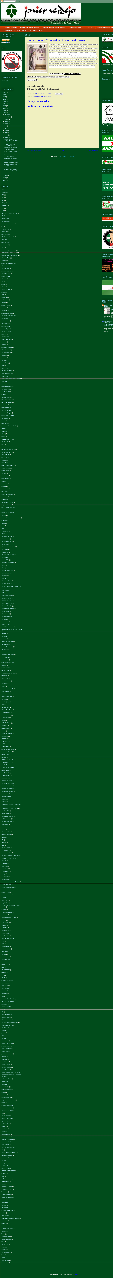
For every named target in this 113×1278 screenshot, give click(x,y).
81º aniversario (5, 234)
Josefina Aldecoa (6, 765)
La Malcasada (5, 794)
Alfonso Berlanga (6, 276)
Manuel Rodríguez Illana (8, 887)
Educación (4, 575)
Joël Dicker (4, 744)
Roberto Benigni (6, 1115)
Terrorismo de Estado (7, 1189)
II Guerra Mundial (6, 712)
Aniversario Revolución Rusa (9, 315)
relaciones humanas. (7, 1089)
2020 (4, 103)
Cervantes (4, 431)
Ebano (3, 567)
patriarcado (4, 1004)
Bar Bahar (4, 360)
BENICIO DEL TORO (7, 371)
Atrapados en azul (6, 350)
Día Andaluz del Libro (7, 536)
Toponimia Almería (6, 1194)
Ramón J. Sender (6, 1064)
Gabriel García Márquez (8, 662)
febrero (7, 137)
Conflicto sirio (5, 489)
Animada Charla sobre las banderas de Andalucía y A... (11, 171)
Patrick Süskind (6, 1006)
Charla (3, 434)
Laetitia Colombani (6, 819)
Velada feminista (6, 1236)
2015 (4, 178)
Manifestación (5, 879)
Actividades (5, 244)
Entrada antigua (92, 150)
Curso (3, 526)
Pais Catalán (5, 985)
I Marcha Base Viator (7, 709)
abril (6, 132)
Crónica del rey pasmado (8, 512)
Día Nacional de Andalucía (8, 546)
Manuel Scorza (5, 889)
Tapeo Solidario (5, 1181)
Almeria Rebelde (6, 289)
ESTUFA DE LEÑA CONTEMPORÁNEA (12, 629)
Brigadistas (4, 381)
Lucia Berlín (5, 866)
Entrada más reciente (34, 150)
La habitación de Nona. (7, 791)
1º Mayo (4, 202)
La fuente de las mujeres (8, 788)
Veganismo (4, 1231)
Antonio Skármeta (6, 331)
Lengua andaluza (6, 826)
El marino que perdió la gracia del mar (11, 586)
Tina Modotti (5, 1192)
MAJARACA (5, 876)
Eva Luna (4, 639)
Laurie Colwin (5, 824)
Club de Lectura (6, 468)
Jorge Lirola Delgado (7, 751)
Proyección (4, 1059)
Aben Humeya (5, 242)
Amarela (4, 292)
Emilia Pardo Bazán (7, 616)
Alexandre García (6, 273)
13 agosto (4, 192)
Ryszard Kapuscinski (7, 1121)
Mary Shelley (5, 903)
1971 (3, 197)
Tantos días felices (6, 1178)
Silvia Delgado (5, 1144)
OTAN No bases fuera (7, 980)
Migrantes (4, 925)
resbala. (4, 1102)
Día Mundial (5, 544)
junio (6, 128)
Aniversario (4, 310)
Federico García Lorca (7, 646)
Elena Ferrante (5, 614)
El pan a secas (5, 590)
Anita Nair (4, 307)
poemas (4, 1033)
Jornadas (4, 757)
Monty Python (5, 933)
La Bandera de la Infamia (8, 783)
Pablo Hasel (5, 983)
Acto (3, 247)
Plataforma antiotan (6, 1019)
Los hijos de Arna (6, 847)
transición (4, 1205)
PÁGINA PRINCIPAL (11, 27)
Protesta (4, 1056)
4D (2, 226)
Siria (3, 1150)
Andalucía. (4, 297)
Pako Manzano (5, 83)
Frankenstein (5, 660)
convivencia (5, 497)
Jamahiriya (4, 738)
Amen (3, 294)
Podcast (4, 1030)
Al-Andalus (4, 260)
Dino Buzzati (5, 549)
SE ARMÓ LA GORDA (7, 1139)
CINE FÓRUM (5, 455)
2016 (4, 112)
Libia (3, 840)
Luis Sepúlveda (5, 871)
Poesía (3, 1035)
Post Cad (4, 1038)
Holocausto (4, 694)
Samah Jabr (5, 1129)
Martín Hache (5, 900)
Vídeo (3, 1242)
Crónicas (4, 515)
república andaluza (6, 1097)
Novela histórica (6, 959)
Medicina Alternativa (7, 912)
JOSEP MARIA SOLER (8, 767)
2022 (4, 99)
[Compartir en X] (59, 94)
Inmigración (4, 725)
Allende (3, 284)
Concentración (5, 478)
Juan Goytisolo (5, 772)
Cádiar (3, 384)
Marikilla (4, 897)
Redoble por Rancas (7, 1079)
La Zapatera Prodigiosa (7, 816)
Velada (3, 1234)
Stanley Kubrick (6, 1168)
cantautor (4, 394)
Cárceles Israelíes (6, 407)
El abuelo (4, 578)
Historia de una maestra (8, 688)
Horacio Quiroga (6, 702)
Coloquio (4, 473)
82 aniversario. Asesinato (8, 237)
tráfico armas (5, 1202)
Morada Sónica (5, 935)
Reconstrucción (5, 1069)
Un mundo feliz (5, 1215)
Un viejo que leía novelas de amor (10, 1218)
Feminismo (4, 649)
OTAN (3, 975)
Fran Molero (5, 652)
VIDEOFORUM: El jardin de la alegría (10, 152)
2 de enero (4, 205)
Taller (3, 1176)
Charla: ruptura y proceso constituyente (10, 159)
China (3, 444)
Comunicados (5, 476)
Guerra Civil (5, 675)
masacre (4, 909)
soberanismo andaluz (7, 1155)
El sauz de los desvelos (8, 603)
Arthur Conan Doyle (6, 339)
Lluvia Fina (4, 842)
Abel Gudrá (4, 239)
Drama (3, 565)
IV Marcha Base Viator (7, 733)
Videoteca (4, 1249)
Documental (5, 557)
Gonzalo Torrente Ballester (8, 673)
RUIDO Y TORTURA (7, 1118)
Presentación (5, 1040)
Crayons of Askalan (6, 504)
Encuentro (4, 619)
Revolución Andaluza (7, 1108)
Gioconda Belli (5, 670)
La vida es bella (6, 813)
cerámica (4, 428)
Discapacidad (5, 552)
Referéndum (5, 1081)
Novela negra (5, 962)
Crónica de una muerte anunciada (10, 510)
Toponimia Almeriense (7, 1197)
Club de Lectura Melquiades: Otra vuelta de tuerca (11, 140)
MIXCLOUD (5, 928)
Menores (4, 920)
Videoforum (4, 1247)
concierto (4, 481)
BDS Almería (5, 368)
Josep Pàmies (5, 770)
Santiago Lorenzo (6, 1134)
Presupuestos (5, 1051)
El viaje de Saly (6, 611)
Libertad (4, 837)
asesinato (4, 344)
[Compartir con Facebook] (61, 94)
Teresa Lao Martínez (7, 1186)
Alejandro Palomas (6, 271)
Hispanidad (4, 683)
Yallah (3, 1255)
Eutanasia (4, 636)
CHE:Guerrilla (5, 441)
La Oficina (4, 799)
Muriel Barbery (5, 946)
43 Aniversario (5, 221)
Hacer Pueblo (5, 678)
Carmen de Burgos (6, 413)
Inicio (64, 150)
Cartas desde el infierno (8, 415)
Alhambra (4, 279)
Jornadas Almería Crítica (8, 759)
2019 (4, 106)
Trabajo (3, 1199)
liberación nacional (6, 834)
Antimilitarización (6, 326)
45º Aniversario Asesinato (8, 223)
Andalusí (4, 302)
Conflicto (4, 486)
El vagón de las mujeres (8, 608)
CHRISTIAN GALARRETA (8, 449)
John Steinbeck (5, 746)
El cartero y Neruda (6, 581)
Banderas (4, 357)
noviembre (7, 117)
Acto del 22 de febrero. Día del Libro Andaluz (11, 148)
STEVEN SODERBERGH (8, 1171)
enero (6, 175)
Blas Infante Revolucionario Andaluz (11, 378)
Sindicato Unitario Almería (8, 1147)
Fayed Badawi (5, 644)
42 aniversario (5, 218)
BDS (3, 365)
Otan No (4, 977)
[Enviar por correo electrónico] (55, 94)
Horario (3, 704)
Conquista (4, 491)
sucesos (4, 1173)
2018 (4, 108)
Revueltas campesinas (7, 1110)
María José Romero (7, 895)
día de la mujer (5, 539)
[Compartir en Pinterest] (62, 94)
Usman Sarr (5, 1220)
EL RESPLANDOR (6, 598)
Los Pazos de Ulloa (6, 853)
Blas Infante (5, 376)
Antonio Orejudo (6, 329)
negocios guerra (6, 956)
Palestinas (4, 993)
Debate (3, 533)
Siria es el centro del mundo (9, 1152)
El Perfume (4, 593)
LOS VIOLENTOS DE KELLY (9, 858)
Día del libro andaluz (7, 541)
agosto (7, 123)
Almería (3, 287)
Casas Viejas (5, 418)
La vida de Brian (6, 811)
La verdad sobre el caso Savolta (10, 808)
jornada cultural (5, 754)
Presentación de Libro (7, 1043)
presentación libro (6, 1046)
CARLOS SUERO (6, 410)
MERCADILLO (5, 922)
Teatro (3, 1184)
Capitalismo (5, 405)
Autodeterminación (6, 352)
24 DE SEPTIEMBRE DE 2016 (9, 213)
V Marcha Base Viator (7, 1228)
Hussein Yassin (5, 707)
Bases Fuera (5, 363)
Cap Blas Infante (6, 397)
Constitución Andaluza (7, 494)
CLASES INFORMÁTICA (8, 465)
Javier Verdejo (5, 741)
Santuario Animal (6, 1136)
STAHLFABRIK (5, 1165)
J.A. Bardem (5, 736)
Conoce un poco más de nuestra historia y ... (10, 155)
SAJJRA (4, 1126)
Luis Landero (5, 868)
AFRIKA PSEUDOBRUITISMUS (10, 255)
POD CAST (4, 1027)
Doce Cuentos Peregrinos (8, 554)
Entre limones (5, 621)
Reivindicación (5, 1087)
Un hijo (3, 1213)
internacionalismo (6, 728)
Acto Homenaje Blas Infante (9, 250)
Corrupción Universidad (7, 502)
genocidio (4, 665)
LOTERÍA (4, 861)
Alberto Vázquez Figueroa (8, 263)
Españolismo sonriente (7, 627)
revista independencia (7, 1105)
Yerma (3, 1257)
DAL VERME (5, 531)
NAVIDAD (4, 951)
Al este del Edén (6, 258)
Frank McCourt (5, 657)
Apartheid (4, 334)
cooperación (5, 499)
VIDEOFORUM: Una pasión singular (9, 144)
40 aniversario (5, 216)
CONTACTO (90, 27)
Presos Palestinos (6, 1048)
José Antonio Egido (6, 762)
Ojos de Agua (5, 964)
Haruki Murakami (6, 681)
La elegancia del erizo (7, 786)
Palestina (4, 991)
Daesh (3, 528)
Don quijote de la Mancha (8, 562)
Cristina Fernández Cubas (8, 507)
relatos (3, 1092)
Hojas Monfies (5, 691)
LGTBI (3, 829)
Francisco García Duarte (8, 654)
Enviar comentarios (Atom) (66, 156)
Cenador (4, 420)
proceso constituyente (7, 1054)
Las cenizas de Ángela (7, 821)
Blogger (77, 1274)
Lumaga (4, 874)
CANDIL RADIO (6, 392)
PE (2, 1012)
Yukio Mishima (5, 1260)
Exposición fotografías (7, 641)
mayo (6, 130)
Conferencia (5, 483)
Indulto (3, 720)
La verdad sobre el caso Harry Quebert (11, 804)
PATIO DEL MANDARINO (8, 1001)
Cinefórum (4, 460)
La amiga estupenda (7, 780)
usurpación (4, 1223)
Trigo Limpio (5, 1207)
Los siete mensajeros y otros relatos (11, 855)
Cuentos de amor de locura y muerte (11, 518)
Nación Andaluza (6, 949)
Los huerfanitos (5, 850)
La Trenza (4, 801)
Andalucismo (5, 300)
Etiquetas (4, 633)
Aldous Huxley (5, 268)
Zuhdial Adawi (5, 1263)
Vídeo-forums (5, 1244)
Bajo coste (4, 355)
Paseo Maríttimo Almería (8, 999)
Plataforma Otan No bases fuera (10, 1022)
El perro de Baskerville (7, 595)
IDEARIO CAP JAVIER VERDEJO (29, 27)
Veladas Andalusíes (7, 1239)
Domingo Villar (5, 560)
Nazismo (4, 954)
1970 (3, 195)
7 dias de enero (5, 229)
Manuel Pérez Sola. (7, 884)
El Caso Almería (6, 583)
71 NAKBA (4, 231)
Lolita (3, 845)
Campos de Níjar (6, 389)
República (4, 1094)
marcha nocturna (6, 892)
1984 (3, 200)
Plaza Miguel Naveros (7, 1025)
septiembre (8, 121)
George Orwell (5, 667)
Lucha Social (5, 863)
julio (6, 126)
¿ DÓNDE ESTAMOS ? (36, 30)
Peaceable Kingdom (7, 1014)
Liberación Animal (6, 832)
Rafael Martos (5, 1062)
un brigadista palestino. (7, 1210)
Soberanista (5, 1157)
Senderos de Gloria (6, 1142)
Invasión (4, 731)
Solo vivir (4, 1160)
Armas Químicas (6, 336)
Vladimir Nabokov (6, 1252)
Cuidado (4, 523)
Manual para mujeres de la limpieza (11, 882)
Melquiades (47, 96)
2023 (4, 97)
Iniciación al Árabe (6, 723)
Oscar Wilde (5, 972)
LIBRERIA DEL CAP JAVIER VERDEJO (54, 27)
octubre (7, 119)
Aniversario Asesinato (7, 313)
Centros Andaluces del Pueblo (9, 426)
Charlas (3, 436)
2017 (4, 110)
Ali (2, 281)
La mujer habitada (6, 796)
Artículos (4, 342)
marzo (6, 135)
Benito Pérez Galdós (7, 373)
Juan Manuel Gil (6, 775)
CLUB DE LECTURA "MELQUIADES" (15, 30)
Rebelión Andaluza (6, 1067)
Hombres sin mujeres (7, 696)
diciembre (7, 114)
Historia (3, 686)
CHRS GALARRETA (7, 452)
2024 (4, 94)
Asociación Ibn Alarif (7, 347)
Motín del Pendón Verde (8, 938)
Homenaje (4, 699)
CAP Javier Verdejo (38, 96)
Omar (3, 967)
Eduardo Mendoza (6, 573)
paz (2, 1009)
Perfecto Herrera (6, 1017)
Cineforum (4, 457)
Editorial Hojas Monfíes (7, 570)
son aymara (5, 1163)
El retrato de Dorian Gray (8, 600)
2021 (4, 101)
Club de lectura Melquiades (11, 162)
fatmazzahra (5, 80)
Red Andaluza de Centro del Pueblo (11, 1072)
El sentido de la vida (7, 606)
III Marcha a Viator (6, 715)
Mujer (3, 943)
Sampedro (4, 1131)
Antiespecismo (5, 321)
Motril (3, 941)
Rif (2, 1113)
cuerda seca (5, 520)
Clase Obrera (5, 462)
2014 (4, 180)
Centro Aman (5, 423)
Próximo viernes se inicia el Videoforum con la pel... (10, 166)
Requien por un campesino (8, 1100)
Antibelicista (5, 318)
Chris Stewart (5, 447)
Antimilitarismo (5, 323)
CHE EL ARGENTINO (7, 439)
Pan (3, 996)
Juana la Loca (5, 778)
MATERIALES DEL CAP (76, 27)
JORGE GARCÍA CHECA (8, 749)
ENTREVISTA (5, 624)
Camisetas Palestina (7, 386)
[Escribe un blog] (57, 94)
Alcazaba (4, 265)
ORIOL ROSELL (6, 970)
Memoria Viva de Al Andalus (9, 917)
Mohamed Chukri (6, 930)
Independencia (5, 717)
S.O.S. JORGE (5, 1123)
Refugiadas (4, 1084)
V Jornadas (4, 1226)
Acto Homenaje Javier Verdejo (9, 252)
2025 (4, 92)
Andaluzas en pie (6, 305)
